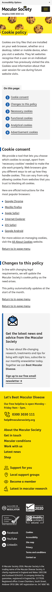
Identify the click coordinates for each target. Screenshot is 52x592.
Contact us (31, 557)
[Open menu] (45, 9)
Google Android (14, 231)
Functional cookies (22, 118)
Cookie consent (20, 97)
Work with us (13, 446)
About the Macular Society (22, 430)
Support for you (21, 468)
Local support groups (24, 475)
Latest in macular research (28, 488)
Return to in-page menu (16, 248)
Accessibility (32, 537)
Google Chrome (14, 201)
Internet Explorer (15, 219)
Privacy (29, 547)
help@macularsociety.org (19, 420)
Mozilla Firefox (13, 207)
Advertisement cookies (24, 132)
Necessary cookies (22, 111)
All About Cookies (22, 241)
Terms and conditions (36, 552)
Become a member (23, 481)
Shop (7, 457)
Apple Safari (12, 213)
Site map (30, 542)
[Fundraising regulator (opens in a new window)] (14, 507)
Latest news (12, 452)
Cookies (29, 532)
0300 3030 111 (17, 14)
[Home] (17, 11)
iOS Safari (10, 225)
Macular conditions (17, 441)
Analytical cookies (21, 125)
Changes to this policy (24, 104)
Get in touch (12, 435)
